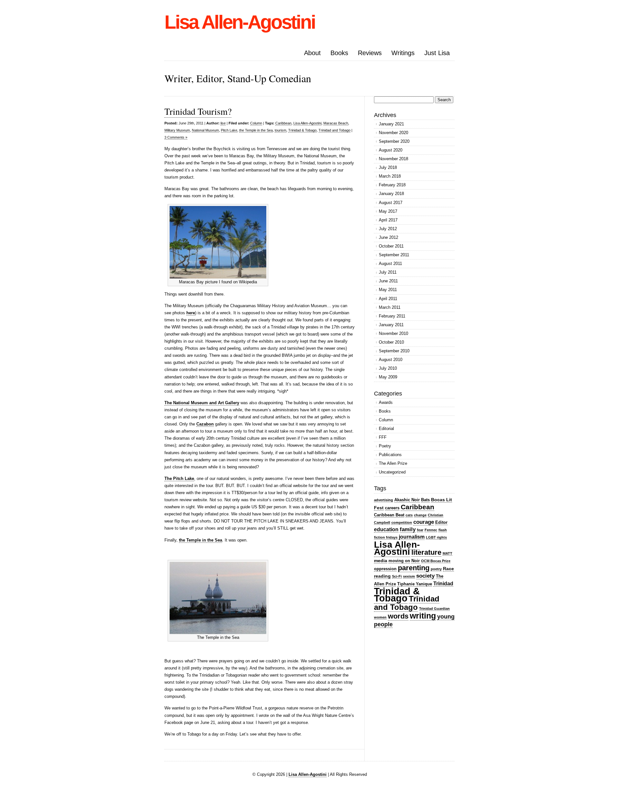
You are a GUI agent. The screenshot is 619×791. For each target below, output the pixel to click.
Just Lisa (437, 52)
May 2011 (388, 289)
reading (382, 576)
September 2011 (394, 254)
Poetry (385, 446)
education (386, 529)
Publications (390, 454)
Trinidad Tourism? (197, 111)
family (408, 529)
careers (392, 507)
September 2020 (394, 141)
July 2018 (388, 167)
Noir (415, 560)
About (312, 52)
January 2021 (391, 124)
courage (423, 522)
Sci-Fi (397, 576)
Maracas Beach (335, 123)
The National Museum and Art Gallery (201, 402)
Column (256, 123)
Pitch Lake (229, 130)
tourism (280, 130)
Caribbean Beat (389, 515)
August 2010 (390, 359)
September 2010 (394, 350)
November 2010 (393, 333)
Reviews (370, 52)
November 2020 (393, 132)
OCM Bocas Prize (435, 561)
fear (420, 530)
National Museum (205, 130)
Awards (386, 402)
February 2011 (392, 316)
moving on (399, 560)
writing (423, 615)
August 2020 (390, 150)
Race (448, 568)
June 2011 (388, 280)
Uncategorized (392, 472)
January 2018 (391, 193)
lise (223, 123)
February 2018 (392, 184)
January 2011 (391, 324)
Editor (441, 522)
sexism (409, 576)
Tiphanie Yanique (414, 583)
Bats (425, 499)
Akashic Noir (407, 499)
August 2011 (390, 263)
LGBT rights (436, 537)
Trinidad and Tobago (334, 130)
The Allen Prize (393, 463)
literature (426, 552)
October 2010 (391, 342)
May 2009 (388, 377)
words (398, 616)
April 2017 (388, 220)
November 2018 (393, 158)
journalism (412, 537)
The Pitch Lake (179, 478)
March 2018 (390, 176)
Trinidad (443, 583)
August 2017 (390, 202)
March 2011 (389, 307)
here (190, 312)
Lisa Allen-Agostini (239, 22)
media (380, 560)
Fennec (431, 530)
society (425, 576)
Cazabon (205, 424)
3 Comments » (175, 137)
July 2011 (388, 272)
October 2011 (391, 246)
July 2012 (388, 228)
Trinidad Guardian (434, 608)
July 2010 (388, 368)
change (420, 515)
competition (401, 522)
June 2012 (388, 237)
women (380, 617)
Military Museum (177, 130)
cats (409, 515)
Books (339, 52)
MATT (447, 553)
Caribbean (283, 123)
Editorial (386, 428)
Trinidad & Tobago (302, 130)
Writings (403, 52)
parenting (413, 568)
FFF (383, 437)
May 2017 (388, 211)
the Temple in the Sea (256, 130)
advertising (383, 500)
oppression (385, 568)
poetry (436, 569)
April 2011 (388, 298)
